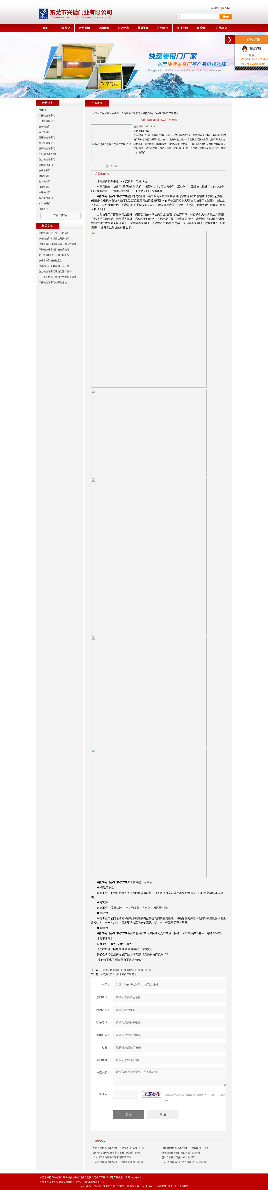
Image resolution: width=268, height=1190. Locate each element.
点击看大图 (111, 166)
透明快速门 (44, 132)
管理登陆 (161, 1186)
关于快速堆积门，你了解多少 (54, 255)
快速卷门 (43, 209)
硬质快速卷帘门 (47, 148)
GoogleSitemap (148, 1186)
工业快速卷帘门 (47, 115)
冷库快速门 (44, 192)
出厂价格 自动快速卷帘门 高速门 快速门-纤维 (116, 1152)
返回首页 (216, 8)
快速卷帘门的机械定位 (50, 260)
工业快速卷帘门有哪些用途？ (54, 282)
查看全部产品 (60, 215)
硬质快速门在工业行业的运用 (54, 233)
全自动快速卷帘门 (130, 113)
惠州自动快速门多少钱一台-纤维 (178, 1157)
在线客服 (254, 48)
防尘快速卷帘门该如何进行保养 (55, 271)
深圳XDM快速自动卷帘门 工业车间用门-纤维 (185, 1148)
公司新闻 (103, 27)
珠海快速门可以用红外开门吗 (54, 238)
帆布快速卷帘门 (47, 143)
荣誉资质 (143, 27)
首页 (45, 27)
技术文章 (123, 27)
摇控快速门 (44, 176)
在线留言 (162, 27)
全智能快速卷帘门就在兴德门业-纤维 (181, 1152)
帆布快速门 (44, 126)
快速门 (115, 113)
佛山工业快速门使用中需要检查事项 (57, 277)
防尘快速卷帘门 (47, 159)
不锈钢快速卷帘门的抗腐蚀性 (54, 249)
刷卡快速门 (44, 181)
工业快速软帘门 (47, 121)
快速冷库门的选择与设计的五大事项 (57, 244)
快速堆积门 (44, 170)
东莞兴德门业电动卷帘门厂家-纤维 (119, 974)
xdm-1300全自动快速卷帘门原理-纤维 (112, 1157)
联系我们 (227, 8)
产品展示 (84, 27)
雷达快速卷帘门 (47, 137)
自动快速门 (44, 187)
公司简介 (64, 27)
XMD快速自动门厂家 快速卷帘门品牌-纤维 (184, 1162)
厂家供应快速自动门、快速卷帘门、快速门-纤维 (126, 970)
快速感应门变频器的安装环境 (54, 266)
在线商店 (221, 27)
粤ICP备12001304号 (178, 1186)
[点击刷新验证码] (151, 1094)
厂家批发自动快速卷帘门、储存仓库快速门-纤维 (118, 1162)
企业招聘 (182, 27)
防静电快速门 (46, 165)
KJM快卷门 (45, 203)
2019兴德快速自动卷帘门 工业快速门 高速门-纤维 (118, 1148)
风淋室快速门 (46, 198)
